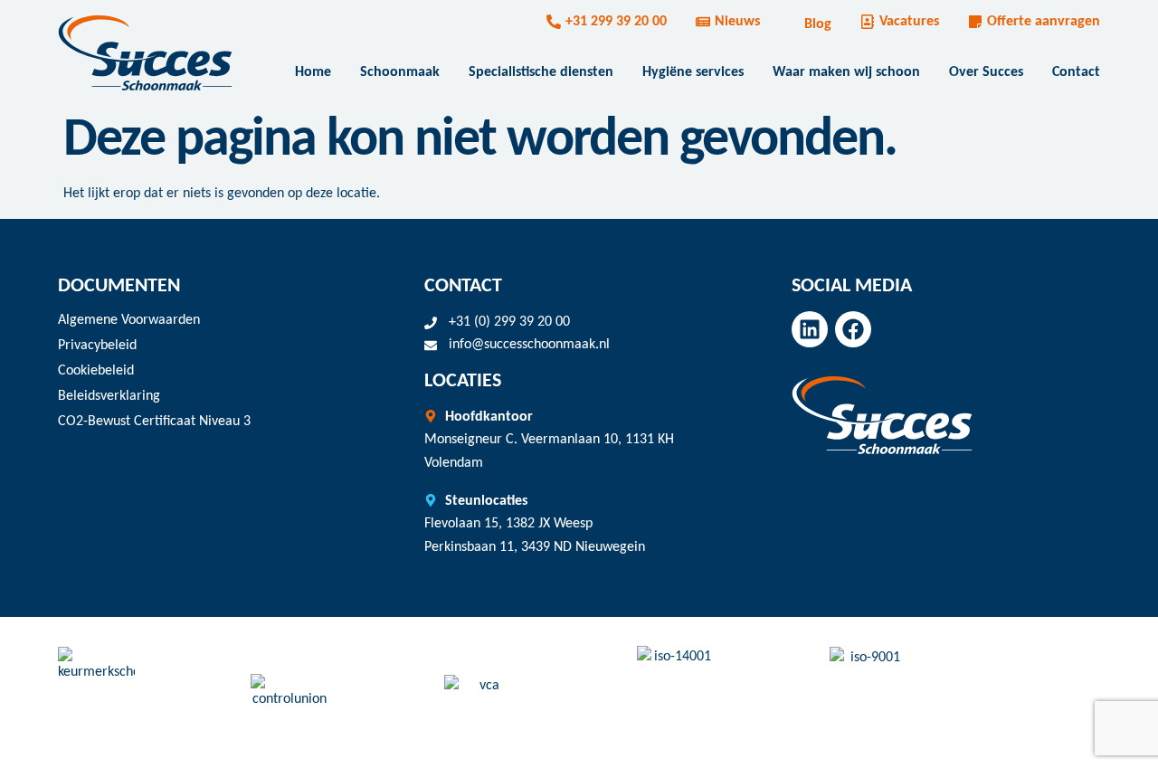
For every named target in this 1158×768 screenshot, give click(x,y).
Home (313, 72)
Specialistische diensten (541, 72)
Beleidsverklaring (109, 396)
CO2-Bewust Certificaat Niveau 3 (154, 421)
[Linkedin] (810, 329)
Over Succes (986, 72)
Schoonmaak (400, 72)
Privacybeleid (97, 345)
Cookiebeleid (96, 371)
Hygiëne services (693, 72)
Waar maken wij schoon (846, 72)
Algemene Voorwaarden (129, 320)
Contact (1076, 72)
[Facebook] (853, 329)
